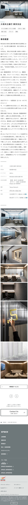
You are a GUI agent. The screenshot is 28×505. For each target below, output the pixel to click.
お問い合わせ (4, 491)
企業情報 (3, 436)
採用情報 (3, 454)
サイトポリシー (17, 484)
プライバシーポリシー (5, 484)
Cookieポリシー (4, 488)
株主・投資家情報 (5, 447)
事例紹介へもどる (14, 386)
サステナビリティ (5, 450)
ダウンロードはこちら (15, 190)
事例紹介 (4, 422)
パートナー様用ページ (19, 488)
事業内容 (3, 440)
